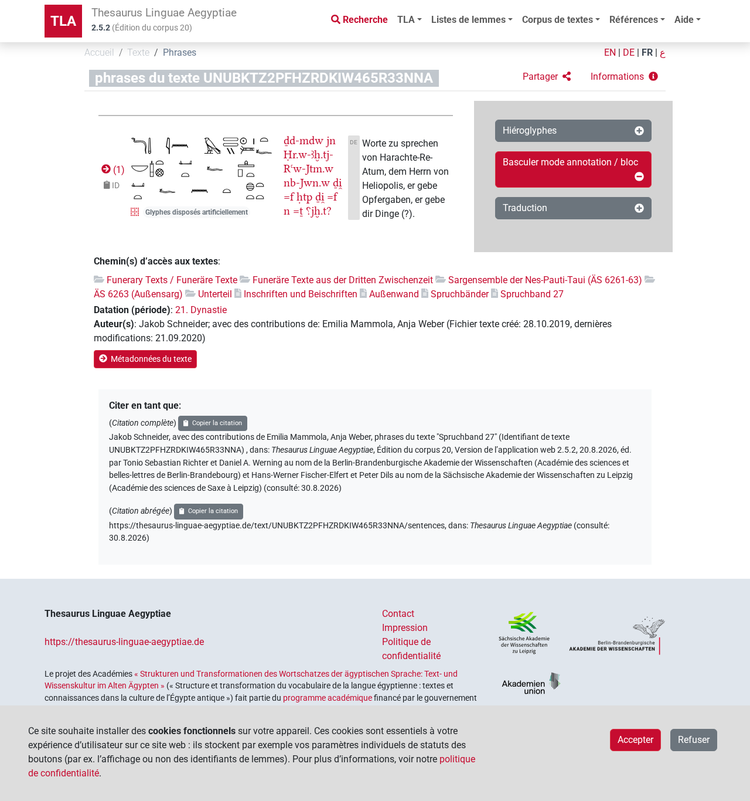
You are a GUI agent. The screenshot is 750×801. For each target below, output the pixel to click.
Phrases (179, 52)
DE (629, 52)
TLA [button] (406, 19)
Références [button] (633, 19)
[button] (546, 77)
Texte (138, 52)
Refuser (694, 739)
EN (610, 52)
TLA (63, 21)
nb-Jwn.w (307, 182)
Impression (405, 627)
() (118, 169)
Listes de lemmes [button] (468, 19)
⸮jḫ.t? (319, 211)
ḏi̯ (337, 182)
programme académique (327, 697)
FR (647, 52)
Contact (398, 613)
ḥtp (304, 196)
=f (289, 196)
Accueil (99, 52)
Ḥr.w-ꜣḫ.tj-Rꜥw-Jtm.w (308, 161)
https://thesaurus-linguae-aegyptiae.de (124, 641)
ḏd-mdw (303, 140)
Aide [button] (684, 19)
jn (331, 140)
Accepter (635, 739)
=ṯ (298, 211)
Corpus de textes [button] (557, 19)
